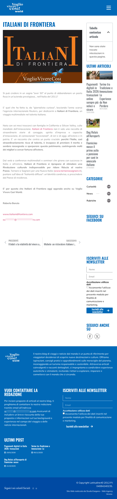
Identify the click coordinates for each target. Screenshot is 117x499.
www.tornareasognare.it (67, 170)
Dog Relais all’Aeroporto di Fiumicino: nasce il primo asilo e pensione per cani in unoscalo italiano (93, 148)
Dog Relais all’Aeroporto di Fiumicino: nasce (15, 461)
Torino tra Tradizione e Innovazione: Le (40, 447)
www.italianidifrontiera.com (18, 214)
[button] (108, 32)
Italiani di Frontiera (42, 129)
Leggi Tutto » (90, 117)
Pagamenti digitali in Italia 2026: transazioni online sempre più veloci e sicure (92, 97)
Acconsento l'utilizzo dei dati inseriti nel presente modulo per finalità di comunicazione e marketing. (87, 417)
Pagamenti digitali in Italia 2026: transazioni (15, 447)
